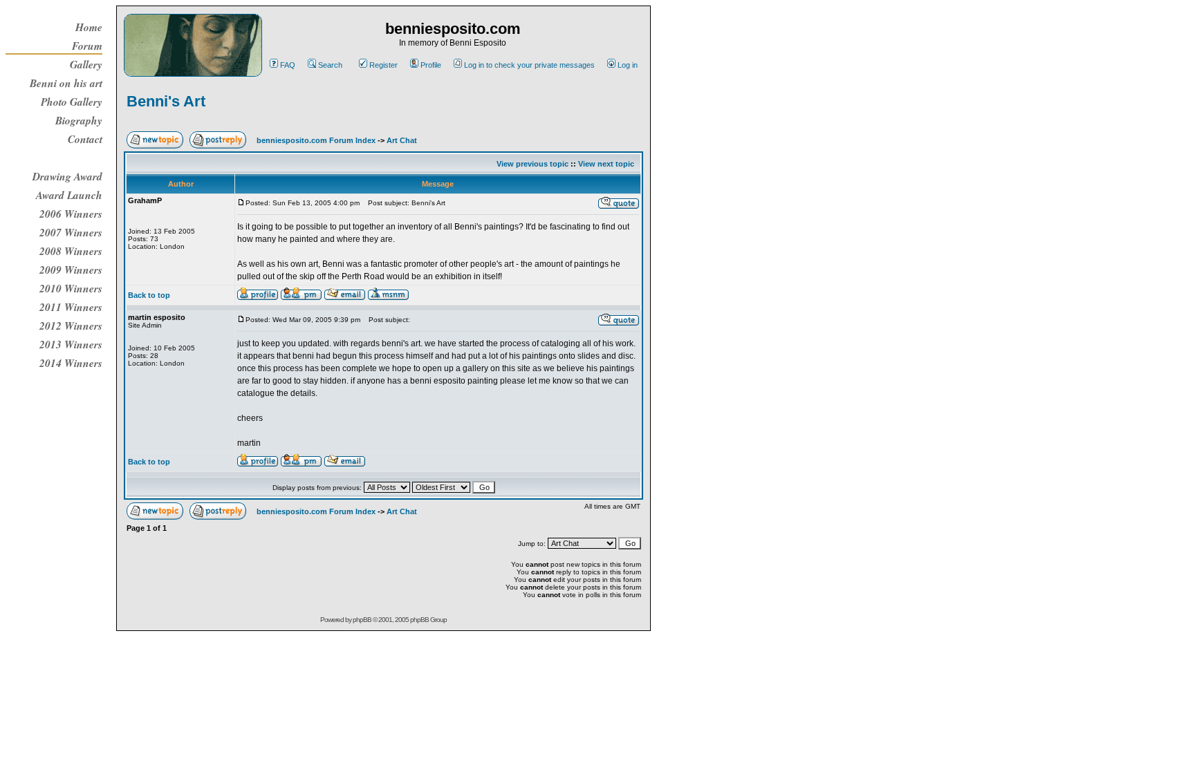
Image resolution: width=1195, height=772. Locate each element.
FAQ (287, 65)
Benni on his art (66, 83)
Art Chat (402, 140)
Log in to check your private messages (529, 65)
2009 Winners (70, 269)
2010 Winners (70, 288)
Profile (430, 65)
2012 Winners (70, 325)
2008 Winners (70, 250)
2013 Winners (70, 344)
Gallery (86, 64)
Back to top (149, 295)
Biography (78, 120)
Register (383, 65)
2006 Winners (70, 213)
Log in (628, 65)
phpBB (362, 619)
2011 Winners (70, 306)
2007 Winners (70, 232)
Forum (87, 45)
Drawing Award (67, 176)
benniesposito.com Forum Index (316, 140)
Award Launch (69, 195)
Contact (85, 139)
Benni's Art (166, 101)
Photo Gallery (71, 101)
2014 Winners (70, 362)
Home (88, 27)
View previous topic (532, 164)
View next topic (606, 164)
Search (330, 65)
